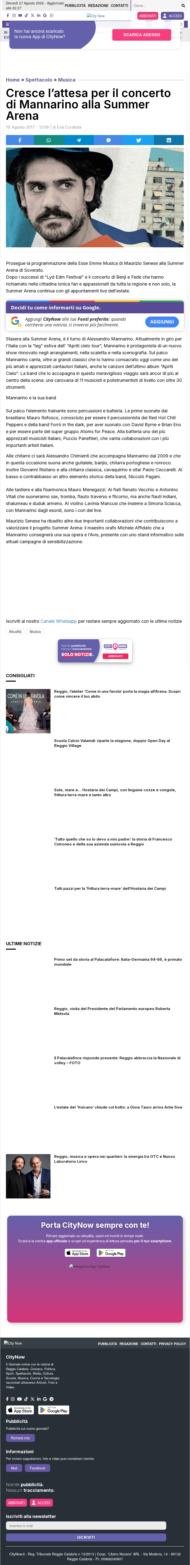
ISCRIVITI (86, 1537)
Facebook (37, 1467)
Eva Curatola (69, 127)
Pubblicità (75, 5)
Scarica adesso (141, 34)
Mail (14, 1467)
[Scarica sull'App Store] (77, 1253)
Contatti (119, 5)
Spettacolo (38, 80)
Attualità (15, 631)
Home (13, 80)
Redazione (98, 5)
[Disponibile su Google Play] (111, 1253)
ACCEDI (175, 15)
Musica (66, 80)
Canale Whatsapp (59, 621)
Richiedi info (20, 1437)
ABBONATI (147, 15)
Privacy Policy (172, 1343)
